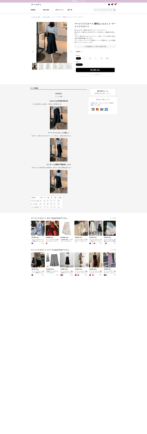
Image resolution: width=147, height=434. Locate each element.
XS (78, 58)
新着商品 (33, 9)
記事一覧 (69, 9)
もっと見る (113, 218)
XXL (107, 58)
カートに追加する (95, 74)
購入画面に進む (95, 70)
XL (101, 58)
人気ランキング (59, 9)
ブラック (79, 64)
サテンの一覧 (46, 17)
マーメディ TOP (35, 17)
